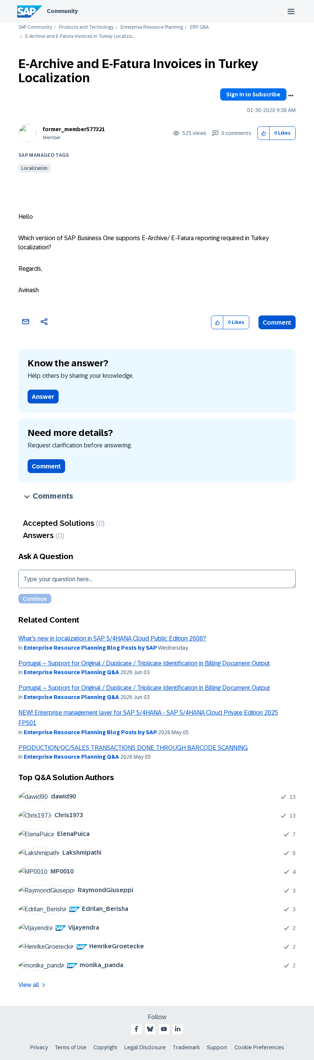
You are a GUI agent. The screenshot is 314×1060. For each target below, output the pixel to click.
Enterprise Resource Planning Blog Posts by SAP (90, 648)
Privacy (39, 1047)
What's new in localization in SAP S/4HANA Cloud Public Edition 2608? (112, 638)
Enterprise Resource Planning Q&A (71, 672)
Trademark (186, 1047)
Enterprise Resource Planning (152, 27)
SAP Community (35, 27)
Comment (277, 322)
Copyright (105, 1047)
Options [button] (291, 96)
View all (28, 985)
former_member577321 (74, 129)
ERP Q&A (199, 27)
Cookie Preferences (259, 1047)
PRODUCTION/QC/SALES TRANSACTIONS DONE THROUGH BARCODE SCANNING (133, 748)
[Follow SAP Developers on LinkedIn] (178, 1029)
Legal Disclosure (145, 1047)
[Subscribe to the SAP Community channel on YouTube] (164, 1029)
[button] (264, 133)
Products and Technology (86, 27)
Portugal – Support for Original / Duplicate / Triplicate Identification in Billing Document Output (144, 663)
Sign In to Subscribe (253, 94)
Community (62, 11)
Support (217, 1047)
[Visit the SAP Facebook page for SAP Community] (136, 1029)
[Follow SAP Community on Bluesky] (150, 1029)
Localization (34, 168)
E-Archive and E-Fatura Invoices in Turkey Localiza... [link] (79, 36)
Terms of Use (71, 1047)
